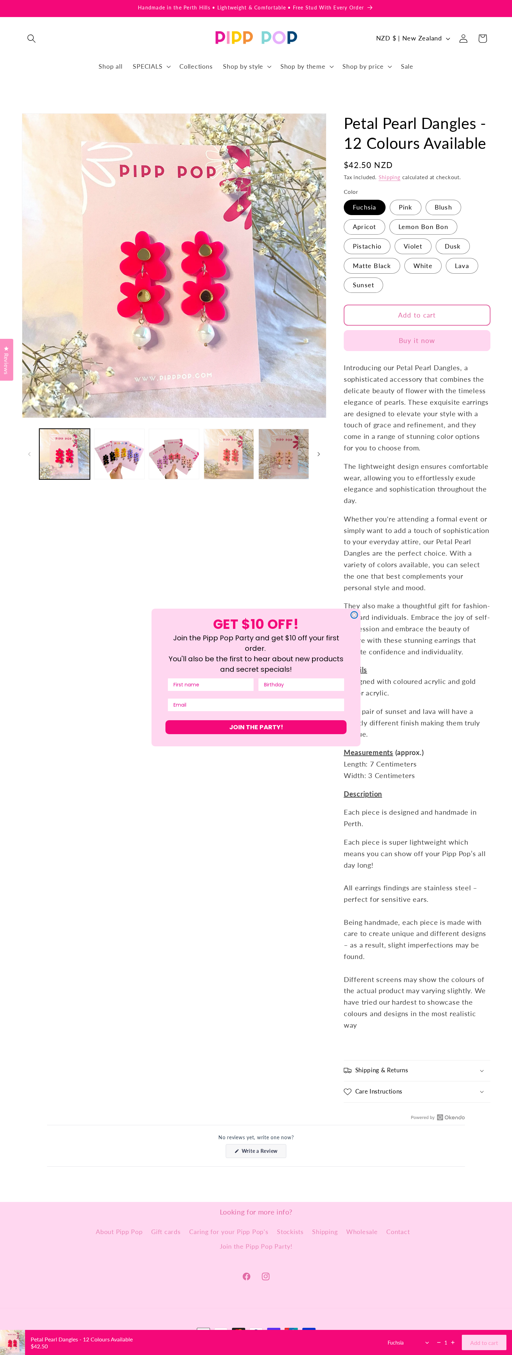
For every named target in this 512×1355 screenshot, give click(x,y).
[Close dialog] (354, 614)
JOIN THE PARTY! (256, 727)
